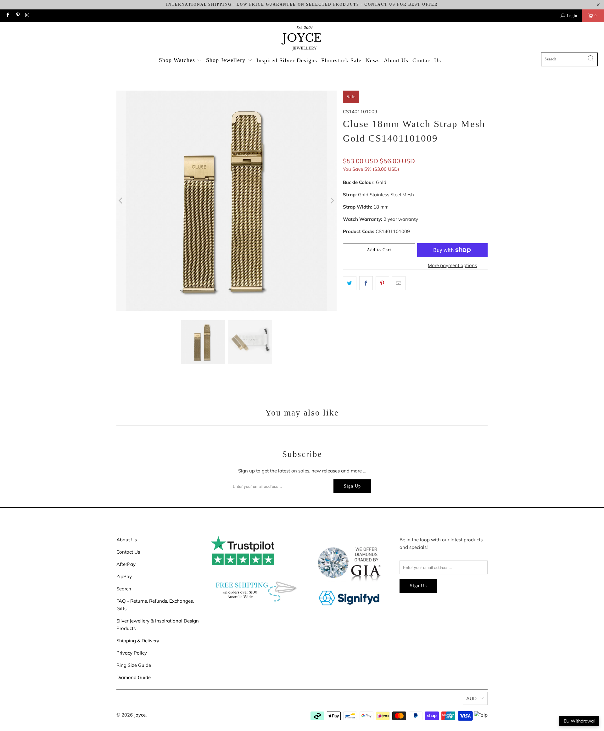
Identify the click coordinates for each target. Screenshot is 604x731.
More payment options (452, 265)
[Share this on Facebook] (366, 283)
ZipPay (124, 576)
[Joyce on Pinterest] (17, 16)
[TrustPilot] (242, 563)
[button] (180, 61)
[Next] (332, 201)
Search (123, 589)
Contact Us (128, 552)
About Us (126, 540)
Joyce (140, 715)
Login (572, 16)
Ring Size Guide (133, 665)
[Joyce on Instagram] (27, 16)
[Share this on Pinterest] (382, 283)
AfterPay (126, 564)
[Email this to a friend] (398, 283)
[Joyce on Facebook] (7, 16)
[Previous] (121, 201)
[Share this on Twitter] (349, 283)
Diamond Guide (133, 677)
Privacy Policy (131, 653)
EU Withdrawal (579, 721)
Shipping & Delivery (137, 641)
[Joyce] (302, 39)
